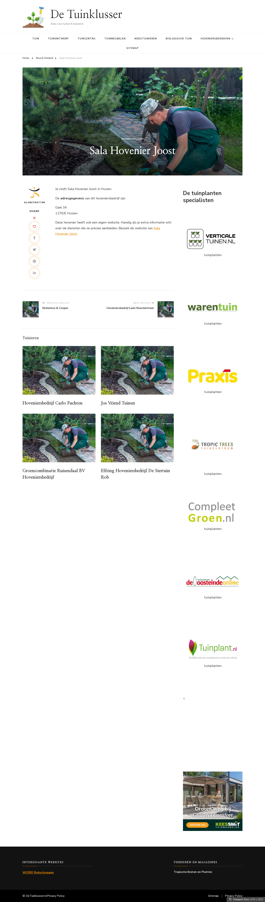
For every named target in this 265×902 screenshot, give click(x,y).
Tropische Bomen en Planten (193, 872)
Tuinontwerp (58, 38)
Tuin (35, 38)
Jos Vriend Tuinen (118, 403)
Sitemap (132, 48)
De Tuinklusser (86, 14)
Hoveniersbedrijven (215, 38)
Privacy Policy (56, 896)
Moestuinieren (145, 38)
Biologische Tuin (179, 38)
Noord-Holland (132, 138)
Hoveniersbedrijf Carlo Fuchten (53, 403)
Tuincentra (87, 38)
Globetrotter (34, 202)
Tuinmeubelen (115, 38)
